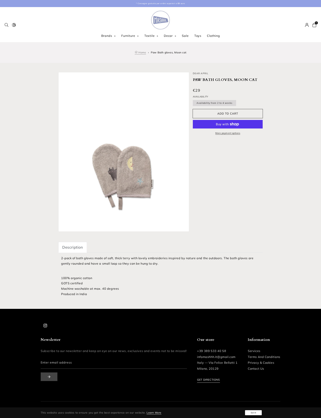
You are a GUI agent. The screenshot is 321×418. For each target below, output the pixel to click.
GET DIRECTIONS (208, 379)
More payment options (227, 133)
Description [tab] (72, 247)
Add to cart (227, 113)
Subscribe (49, 376)
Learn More (154, 412)
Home (141, 52)
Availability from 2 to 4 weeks (214, 103)
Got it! (253, 412)
